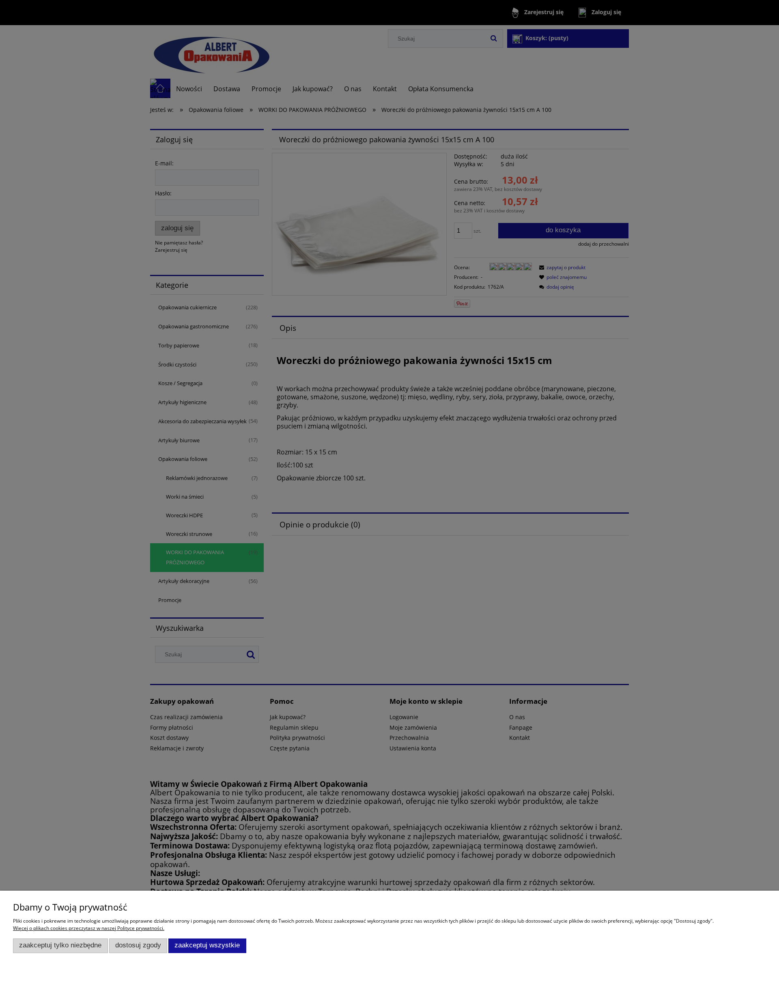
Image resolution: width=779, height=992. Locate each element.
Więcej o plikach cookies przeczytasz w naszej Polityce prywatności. (88, 928)
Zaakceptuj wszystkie (207, 945)
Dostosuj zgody (138, 945)
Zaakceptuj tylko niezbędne (60, 945)
